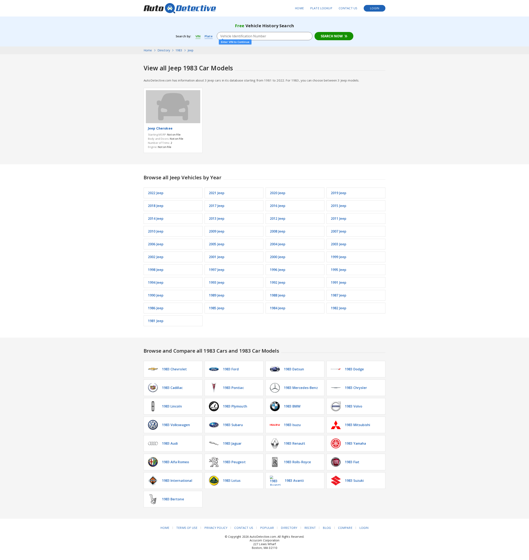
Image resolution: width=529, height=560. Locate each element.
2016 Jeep (277, 205)
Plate (209, 36)
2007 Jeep (338, 231)
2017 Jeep (216, 205)
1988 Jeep (277, 295)
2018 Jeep (155, 205)
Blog (327, 528)
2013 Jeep (216, 218)
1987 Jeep (338, 295)
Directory (289, 528)
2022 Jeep (155, 193)
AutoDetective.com (180, 8)
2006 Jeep (155, 244)
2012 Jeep (277, 218)
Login (374, 8)
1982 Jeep (338, 308)
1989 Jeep (216, 295)
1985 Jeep (216, 308)
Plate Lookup (321, 8)
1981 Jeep (155, 321)
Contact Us (348, 8)
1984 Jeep (277, 308)
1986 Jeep (155, 308)
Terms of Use (186, 528)
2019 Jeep (338, 193)
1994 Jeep (155, 282)
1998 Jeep (155, 269)
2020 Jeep (277, 193)
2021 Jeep (216, 193)
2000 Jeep (277, 257)
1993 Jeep (216, 282)
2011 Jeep (338, 218)
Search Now (332, 36)
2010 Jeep (155, 231)
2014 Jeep (155, 218)
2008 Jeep (277, 231)
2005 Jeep (216, 244)
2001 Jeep (216, 257)
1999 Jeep (338, 257)
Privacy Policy (215, 528)
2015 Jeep (338, 205)
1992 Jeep (277, 282)
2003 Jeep (338, 244)
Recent (310, 528)
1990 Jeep (155, 295)
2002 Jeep (155, 257)
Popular (267, 528)
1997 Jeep (216, 269)
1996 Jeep (277, 269)
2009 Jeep (216, 231)
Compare (345, 528)
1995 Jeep (338, 269)
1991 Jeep (338, 282)
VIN (197, 36)
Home (299, 8)
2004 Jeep (277, 244)
